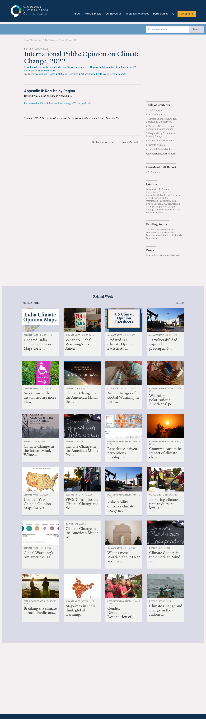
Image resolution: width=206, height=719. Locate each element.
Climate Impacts (118, 74)
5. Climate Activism (156, 145)
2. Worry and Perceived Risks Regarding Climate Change (160, 127)
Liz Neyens (92, 67)
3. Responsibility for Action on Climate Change (161, 135)
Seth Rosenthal (106, 67)
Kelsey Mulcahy (47, 70)
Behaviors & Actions (78, 74)
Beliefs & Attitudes (57, 74)
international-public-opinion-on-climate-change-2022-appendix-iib (57, 103)
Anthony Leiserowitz (37, 67)
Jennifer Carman (57, 67)
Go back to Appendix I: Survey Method (115, 142)
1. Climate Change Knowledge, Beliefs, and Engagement (161, 120)
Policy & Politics (97, 74)
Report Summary (155, 110)
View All (180, 303)
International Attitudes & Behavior (163, 255)
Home (26, 40)
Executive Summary (156, 114)
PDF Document (153, 172)
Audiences (41, 74)
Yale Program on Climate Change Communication (29, 11)
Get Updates (187, 14)
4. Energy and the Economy (160, 140)
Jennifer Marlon (123, 67)
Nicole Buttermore (76, 67)
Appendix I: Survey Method (159, 149)
